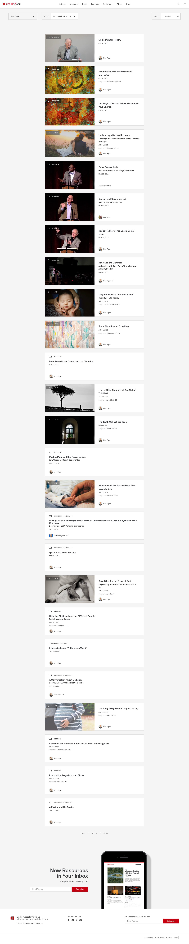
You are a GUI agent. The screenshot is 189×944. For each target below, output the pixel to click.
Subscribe (80, 889)
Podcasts (95, 4)
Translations (148, 937)
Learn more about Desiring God (29, 923)
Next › (105, 833)
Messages (74, 4)
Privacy (169, 937)
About (119, 4)
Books (84, 4)
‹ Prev (83, 833)
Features (107, 4)
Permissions (159, 937)
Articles (62, 4)
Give (128, 4)
